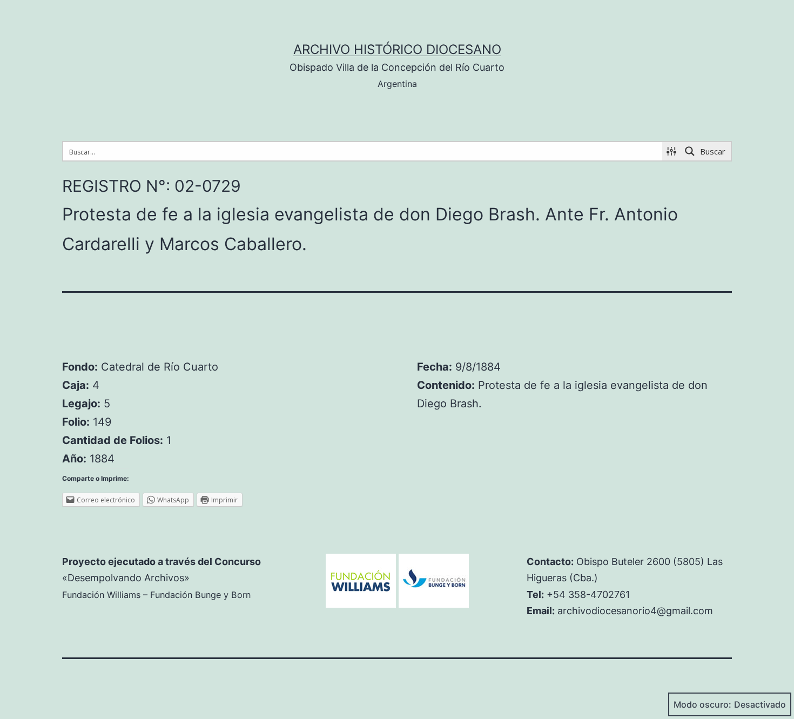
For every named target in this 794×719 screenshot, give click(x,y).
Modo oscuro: (702, 704)
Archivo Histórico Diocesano (397, 49)
